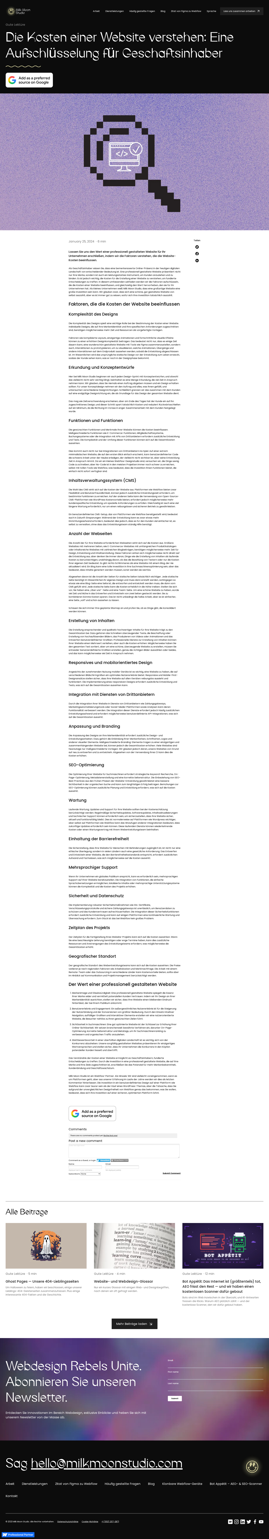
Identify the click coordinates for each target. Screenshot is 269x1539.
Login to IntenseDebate (103, 1160)
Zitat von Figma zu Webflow (186, 11)
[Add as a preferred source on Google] (29, 78)
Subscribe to (75, 1173)
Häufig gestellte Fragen (142, 11)
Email (108, 1164)
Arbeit (96, 11)
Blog (163, 11)
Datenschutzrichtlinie (67, 1521)
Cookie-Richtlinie (90, 1521)
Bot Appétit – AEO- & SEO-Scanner (236, 1484)
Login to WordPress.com (119, 1160)
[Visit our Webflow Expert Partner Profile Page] (18, 1534)
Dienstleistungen (114, 11)
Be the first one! (111, 1135)
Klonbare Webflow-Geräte (182, 1484)
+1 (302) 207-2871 (110, 1521)
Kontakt (12, 1496)
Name (71, 1164)
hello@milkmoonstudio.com (107, 1464)
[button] (211, 11)
